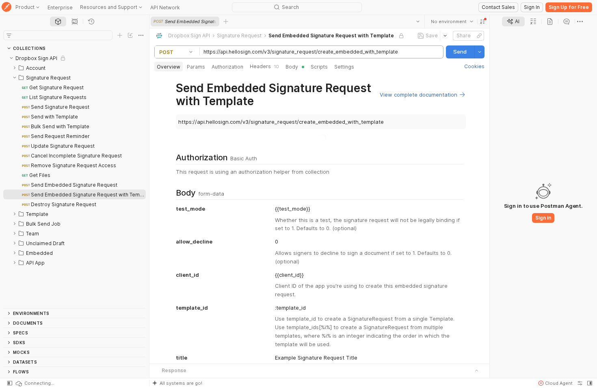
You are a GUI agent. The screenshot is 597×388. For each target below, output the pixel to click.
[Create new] (120, 35)
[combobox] (452, 21)
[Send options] (480, 51)
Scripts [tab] (319, 67)
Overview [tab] (168, 67)
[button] (482, 21)
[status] (34, 383)
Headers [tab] (264, 66)
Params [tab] (196, 67)
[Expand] (14, 68)
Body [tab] (292, 67)
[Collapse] (11, 58)
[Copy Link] (479, 36)
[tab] (58, 21)
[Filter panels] (9, 35)
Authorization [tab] (227, 67)
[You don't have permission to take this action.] (226, 21)
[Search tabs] (418, 21)
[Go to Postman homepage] (6, 7)
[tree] (74, 180)
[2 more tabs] (580, 21)
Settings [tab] (344, 67)
